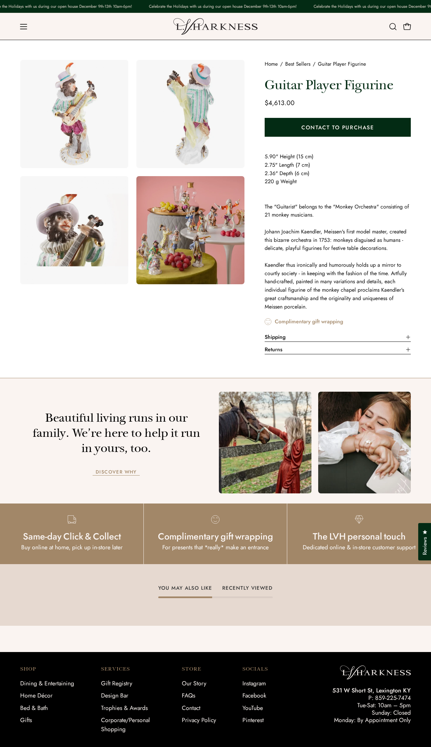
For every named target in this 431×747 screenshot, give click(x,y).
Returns (274, 349)
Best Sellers (297, 64)
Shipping (275, 337)
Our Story (194, 683)
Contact (191, 708)
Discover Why (116, 472)
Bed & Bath (34, 708)
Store (191, 668)
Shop (28, 668)
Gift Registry (116, 683)
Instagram (254, 683)
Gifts (26, 720)
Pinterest (253, 720)
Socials (255, 668)
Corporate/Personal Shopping (125, 725)
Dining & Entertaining (47, 683)
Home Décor (36, 695)
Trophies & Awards (124, 708)
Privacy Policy (199, 720)
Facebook (254, 695)
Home (271, 64)
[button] (393, 27)
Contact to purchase (337, 127)
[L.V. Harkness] (215, 26)
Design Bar (114, 695)
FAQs (188, 695)
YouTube (252, 708)
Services (115, 668)
